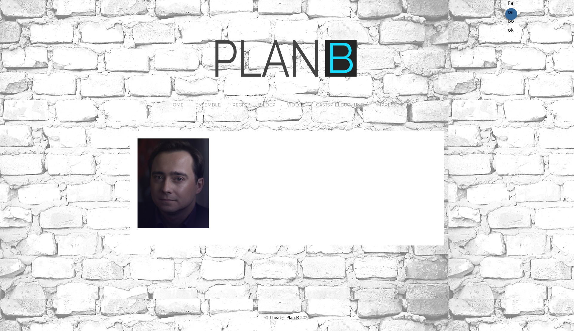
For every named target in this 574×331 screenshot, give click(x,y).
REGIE (239, 105)
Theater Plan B (284, 317)
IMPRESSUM (389, 105)
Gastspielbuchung (340, 105)
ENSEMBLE (208, 105)
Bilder (266, 105)
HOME (176, 105)
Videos (295, 105)
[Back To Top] (287, 298)
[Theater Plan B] (287, 81)
